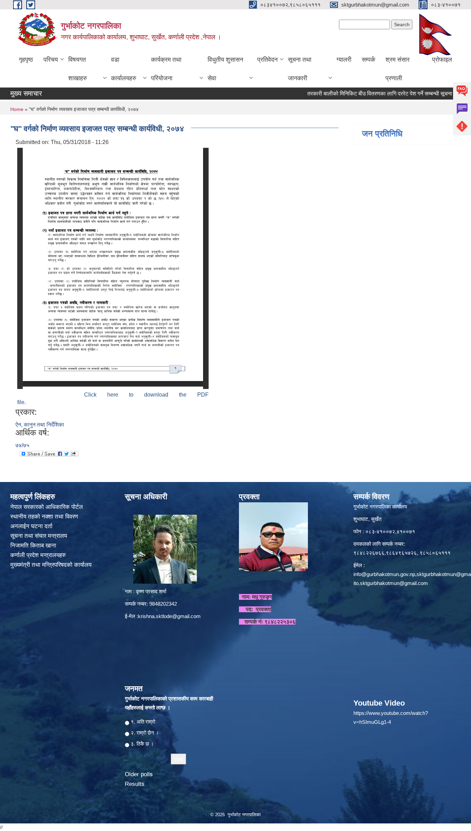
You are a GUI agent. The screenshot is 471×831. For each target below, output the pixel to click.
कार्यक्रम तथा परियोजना (166, 69)
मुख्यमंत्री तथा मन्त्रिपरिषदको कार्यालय (51, 565)
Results (134, 784)
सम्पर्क (368, 59)
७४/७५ (22, 445)
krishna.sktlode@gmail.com (169, 616)
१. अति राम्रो (143, 722)
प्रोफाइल (442, 59)
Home (16, 109)
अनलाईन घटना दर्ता (31, 526)
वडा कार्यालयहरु (123, 69)
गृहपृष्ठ (26, 59)
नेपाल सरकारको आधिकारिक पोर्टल (46, 507)
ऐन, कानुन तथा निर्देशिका (40, 425)
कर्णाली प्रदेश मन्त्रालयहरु (38, 555)
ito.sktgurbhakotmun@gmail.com (390, 583)
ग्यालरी (344, 59)
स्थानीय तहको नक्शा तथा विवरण (45, 516)
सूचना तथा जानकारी (299, 69)
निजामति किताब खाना (34, 545)
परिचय (50, 59)
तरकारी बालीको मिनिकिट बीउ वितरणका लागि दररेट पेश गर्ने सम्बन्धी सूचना (363, 93)
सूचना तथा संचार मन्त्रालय (39, 536)
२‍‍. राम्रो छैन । (145, 733)
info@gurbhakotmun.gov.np (384, 574)
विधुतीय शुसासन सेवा (225, 69)
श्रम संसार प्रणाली (397, 69)
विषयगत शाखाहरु (77, 69)
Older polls (139, 774)
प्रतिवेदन (267, 59)
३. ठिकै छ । (142, 744)
